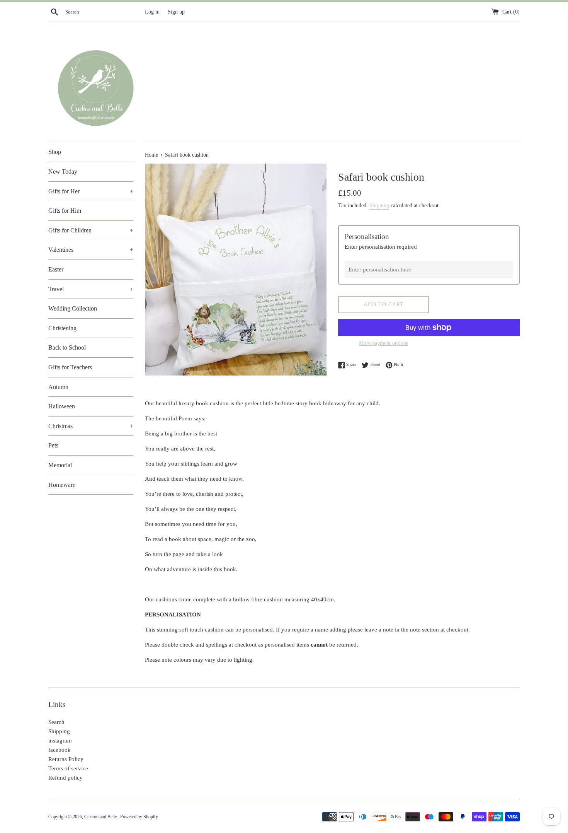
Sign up (176, 12)
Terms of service (68, 768)
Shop (54, 152)
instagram (60, 740)
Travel (90, 289)
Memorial (60, 465)
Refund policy (65, 778)
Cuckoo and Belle (101, 816)
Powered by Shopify (139, 816)
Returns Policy (65, 759)
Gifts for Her (90, 191)
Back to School (67, 347)
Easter (55, 269)
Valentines (90, 249)
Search (56, 722)
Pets (53, 445)
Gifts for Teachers (70, 367)
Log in (152, 12)
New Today (62, 171)
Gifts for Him (64, 210)
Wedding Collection (72, 308)
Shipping (379, 205)
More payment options (383, 343)
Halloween (61, 406)
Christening (62, 328)
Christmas (90, 426)
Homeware (61, 484)
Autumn (58, 387)
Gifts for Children (90, 230)
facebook (59, 750)
